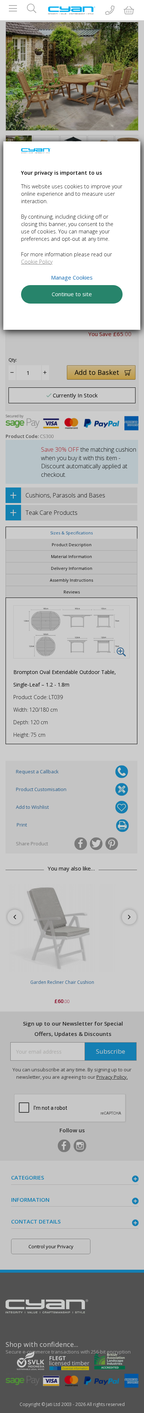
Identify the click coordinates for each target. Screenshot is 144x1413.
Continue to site (72, 294)
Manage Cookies (72, 277)
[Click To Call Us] (109, 11)
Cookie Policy (36, 261)
